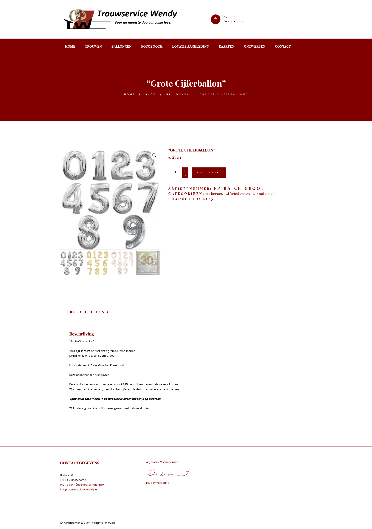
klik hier (144, 408)
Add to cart (209, 172)
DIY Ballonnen (263, 193)
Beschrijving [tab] (89, 312)
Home (129, 94)
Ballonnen (177, 94)
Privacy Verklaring (157, 483)
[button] (154, 155)
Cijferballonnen (238, 193)
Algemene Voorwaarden (162, 462)
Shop (150, 94)
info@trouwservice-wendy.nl (79, 489)
